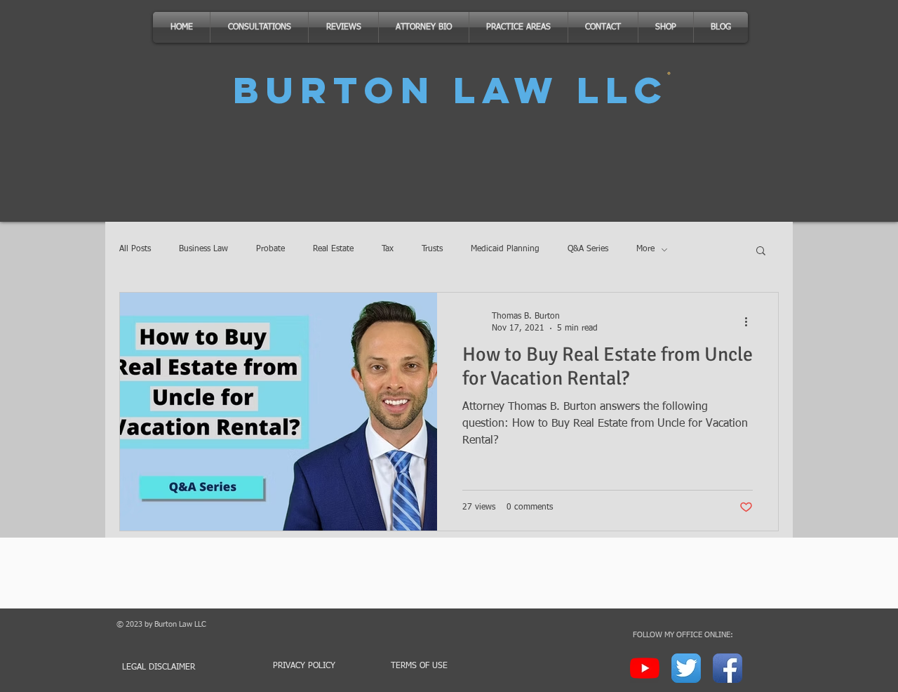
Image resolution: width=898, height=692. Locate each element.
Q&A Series (588, 249)
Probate (270, 249)
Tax (388, 249)
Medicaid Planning (505, 249)
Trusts (432, 249)
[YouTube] (644, 668)
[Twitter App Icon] (686, 668)
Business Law (203, 249)
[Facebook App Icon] (727, 668)
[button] (761, 251)
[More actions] (750, 321)
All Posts (135, 249)
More (645, 249)
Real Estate (333, 249)
